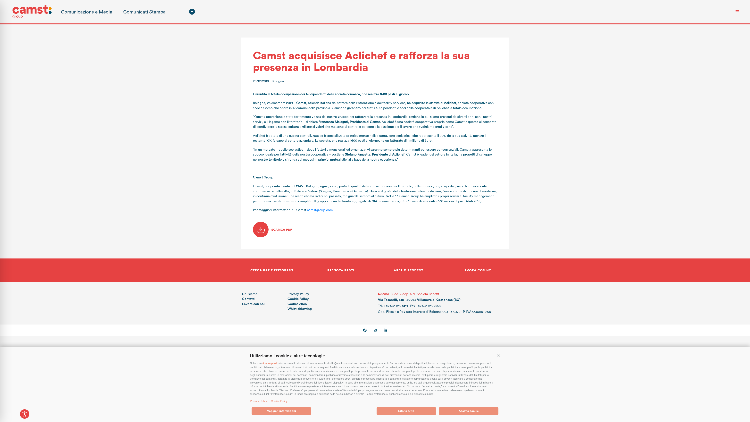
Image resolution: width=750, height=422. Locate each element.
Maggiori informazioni (281, 410)
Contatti (248, 298)
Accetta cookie (469, 410)
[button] (498, 355)
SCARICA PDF (281, 229)
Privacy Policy (258, 401)
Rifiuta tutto (406, 410)
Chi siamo (249, 293)
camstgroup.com (320, 209)
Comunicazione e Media (86, 12)
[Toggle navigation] (737, 12)
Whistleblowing (300, 308)
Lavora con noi (253, 303)
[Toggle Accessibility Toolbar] (25, 414)
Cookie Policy (279, 401)
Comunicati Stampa (144, 12)
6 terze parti (269, 363)
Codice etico (297, 303)
